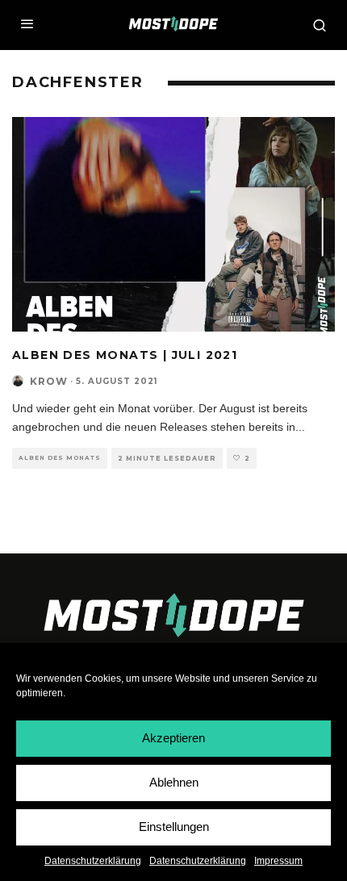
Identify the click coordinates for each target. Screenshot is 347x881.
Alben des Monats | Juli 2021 (124, 355)
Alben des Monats (60, 457)
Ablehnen (174, 782)
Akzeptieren (173, 738)
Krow (49, 381)
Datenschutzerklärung (92, 860)
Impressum (278, 860)
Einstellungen (174, 826)
